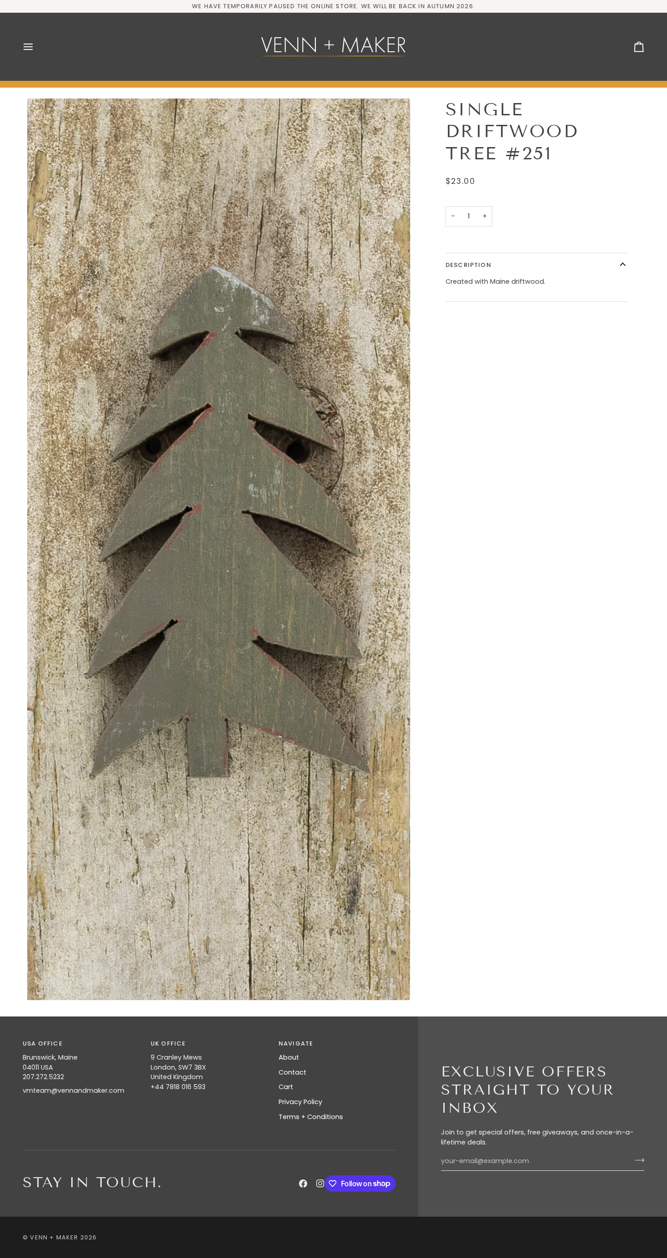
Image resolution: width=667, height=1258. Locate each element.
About (289, 1057)
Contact (292, 1072)
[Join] (636, 1160)
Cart (286, 1086)
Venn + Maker (54, 1237)
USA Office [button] (43, 1043)
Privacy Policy (300, 1101)
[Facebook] (303, 1183)
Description (468, 265)
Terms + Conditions (311, 1116)
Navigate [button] (296, 1043)
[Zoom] (218, 550)
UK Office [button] (168, 1043)
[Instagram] (320, 1183)
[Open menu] (36, 47)
